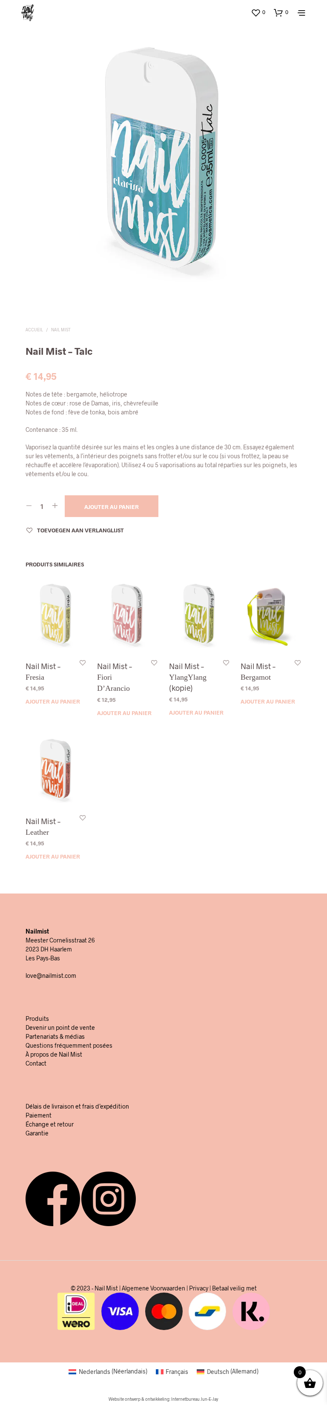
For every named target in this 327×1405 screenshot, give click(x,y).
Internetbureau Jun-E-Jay (194, 1399)
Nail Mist (61, 329)
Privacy (198, 1288)
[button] (258, 12)
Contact (36, 1063)
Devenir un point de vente (60, 1027)
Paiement (39, 1115)
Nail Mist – (43, 672)
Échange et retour (50, 1124)
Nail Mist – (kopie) (188, 677)
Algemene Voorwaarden (153, 1288)
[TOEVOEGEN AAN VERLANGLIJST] (82, 663)
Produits (37, 1018)
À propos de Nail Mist (54, 1054)
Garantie (37, 1133)
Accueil (34, 329)
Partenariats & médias (55, 1036)
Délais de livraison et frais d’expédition (77, 1106)
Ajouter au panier (53, 701)
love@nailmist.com (51, 975)
